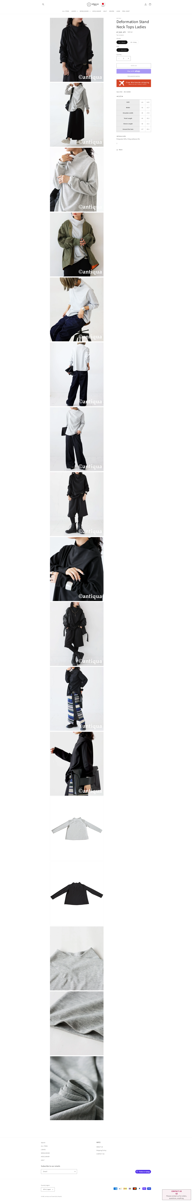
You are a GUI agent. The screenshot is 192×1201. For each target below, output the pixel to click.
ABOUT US (99, 1147)
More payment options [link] (134, 76)
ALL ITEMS (44, 1146)
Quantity (119, 54)
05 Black (123, 42)
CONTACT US (100, 1154)
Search (43, 1142)
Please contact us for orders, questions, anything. (176, 1194)
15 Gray (134, 42)
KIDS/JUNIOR (45, 1156)
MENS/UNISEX (45, 1153)
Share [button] (120, 150)
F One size (124, 50)
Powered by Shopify (56, 1196)
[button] (43, 4)
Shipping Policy (101, 1150)
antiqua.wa (48, 1196)
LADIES (43, 1149)
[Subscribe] (74, 1171)
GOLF (42, 1160)
